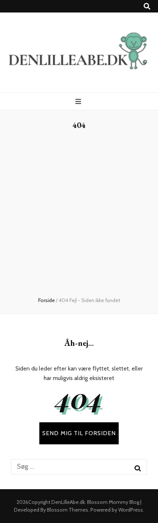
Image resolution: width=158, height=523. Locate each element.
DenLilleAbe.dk (68, 502)
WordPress (130, 509)
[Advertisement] (79, 214)
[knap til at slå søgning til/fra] (147, 6)
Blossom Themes (67, 509)
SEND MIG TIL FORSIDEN (79, 433)
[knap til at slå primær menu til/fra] (79, 101)
